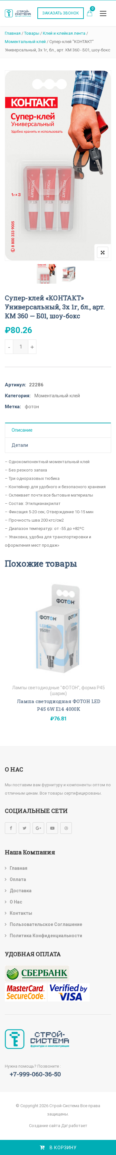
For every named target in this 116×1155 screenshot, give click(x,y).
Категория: (18, 396)
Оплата (18, 879)
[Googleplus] (38, 828)
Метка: (13, 407)
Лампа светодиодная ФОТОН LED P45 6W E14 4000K (58, 705)
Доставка (21, 890)
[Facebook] (10, 828)
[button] (103, 13)
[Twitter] (24, 828)
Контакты (21, 913)
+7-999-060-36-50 (35, 1074)
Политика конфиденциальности (46, 935)
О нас (16, 901)
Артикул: (15, 385)
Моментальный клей (57, 396)
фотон (32, 407)
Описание (22, 430)
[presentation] (9, 660)
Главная (18, 868)
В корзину (63, 1147)
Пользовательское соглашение (46, 924)
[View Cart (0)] (89, 14)
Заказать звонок (60, 13)
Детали (20, 445)
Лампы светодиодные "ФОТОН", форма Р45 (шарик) (58, 690)
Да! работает (74, 1125)
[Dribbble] (66, 828)
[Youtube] (52, 828)
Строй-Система (64, 1105)
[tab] (58, 430)
